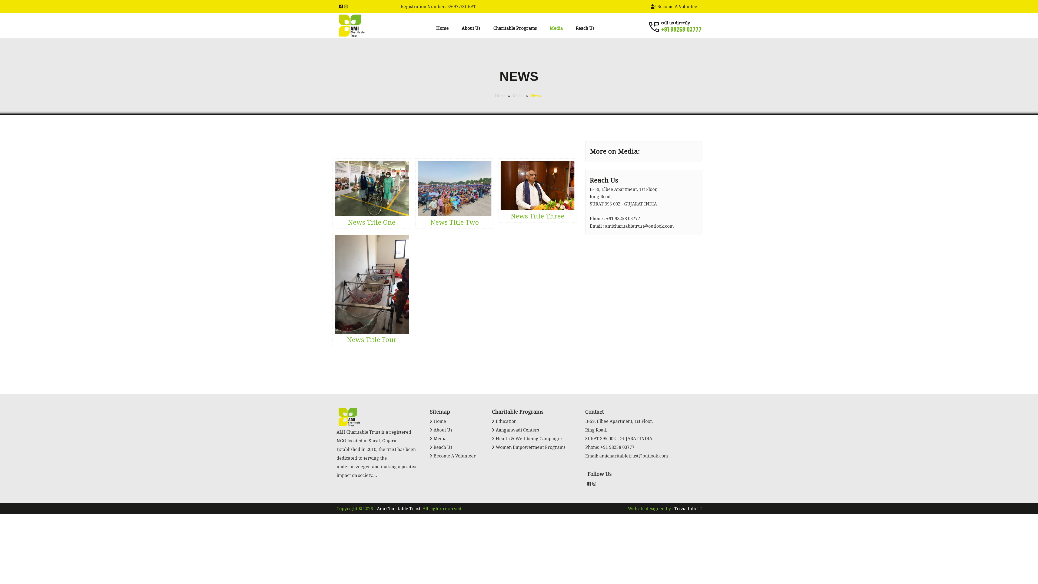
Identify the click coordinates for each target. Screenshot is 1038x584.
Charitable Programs (515, 28)
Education (506, 421)
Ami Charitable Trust (398, 509)
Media (556, 28)
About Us (471, 28)
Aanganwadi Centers (517, 430)
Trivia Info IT (687, 509)
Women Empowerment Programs (530, 447)
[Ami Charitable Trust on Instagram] (346, 6)
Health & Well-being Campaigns (529, 439)
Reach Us (585, 28)
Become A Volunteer (677, 6)
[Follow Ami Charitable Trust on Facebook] (341, 6)
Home (442, 28)
